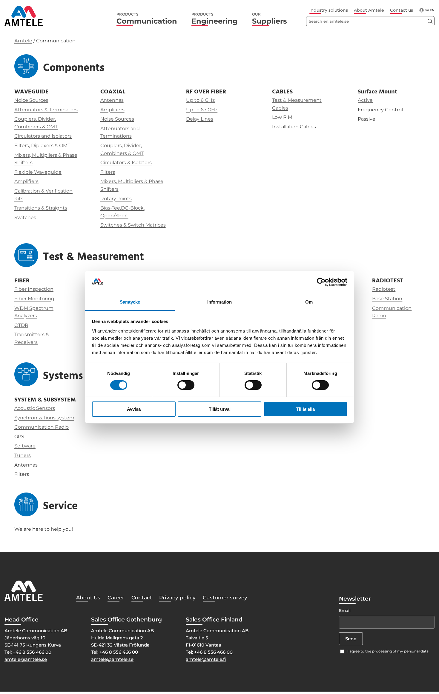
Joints (124, 198)
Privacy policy (177, 598)
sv (427, 10)
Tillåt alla (305, 408)
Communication (146, 19)
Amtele (23, 41)
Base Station (387, 298)
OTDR (21, 325)
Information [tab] (219, 301)
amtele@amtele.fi (206, 659)
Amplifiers (26, 181)
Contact (141, 598)
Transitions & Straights (40, 208)
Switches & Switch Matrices (133, 225)
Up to (193, 110)
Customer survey (225, 598)
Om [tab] (309, 301)
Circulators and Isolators (43, 136)
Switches (25, 217)
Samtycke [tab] (130, 301)
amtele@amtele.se (25, 659)
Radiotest (383, 289)
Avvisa (134, 408)
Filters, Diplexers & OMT (42, 145)
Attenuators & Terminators (46, 110)
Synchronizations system (44, 418)
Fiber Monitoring (34, 298)
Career (116, 598)
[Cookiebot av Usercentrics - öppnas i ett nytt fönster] (321, 282)
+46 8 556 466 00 (32, 652)
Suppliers (269, 19)
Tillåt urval (220, 408)
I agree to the (388, 651)
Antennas (112, 100)
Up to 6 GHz (200, 100)
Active (365, 100)
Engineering (214, 19)
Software (25, 446)
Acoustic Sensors (34, 408)
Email (345, 610)
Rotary (108, 198)
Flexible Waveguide (38, 172)
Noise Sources (117, 119)
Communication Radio (41, 427)
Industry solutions (328, 10)
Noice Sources (31, 100)
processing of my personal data (400, 651)
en (432, 10)
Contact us (401, 10)
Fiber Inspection (33, 289)
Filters (107, 172)
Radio (379, 315)
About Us (88, 598)
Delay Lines (199, 119)
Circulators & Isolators (126, 162)
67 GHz (209, 110)
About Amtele (369, 10)
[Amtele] (23, 16)
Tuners (22, 455)
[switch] (185, 385)
